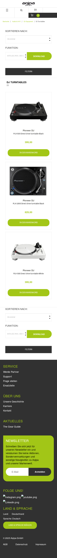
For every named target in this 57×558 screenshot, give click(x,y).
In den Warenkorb (28, 153)
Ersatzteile (9, 385)
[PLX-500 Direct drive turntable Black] (28, 111)
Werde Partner (11, 371)
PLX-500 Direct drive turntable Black (28, 134)
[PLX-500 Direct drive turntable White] (28, 251)
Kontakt (7, 410)
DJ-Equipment (28, 21)
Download (39, 56)
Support (7, 376)
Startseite (6, 21)
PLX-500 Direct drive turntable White (28, 274)
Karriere (7, 406)
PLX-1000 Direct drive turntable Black (28, 204)
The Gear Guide (12, 426)
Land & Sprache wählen (20, 525)
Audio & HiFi (16, 21)
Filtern (28, 72)
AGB (5, 544)
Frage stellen (10, 381)
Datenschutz (22, 544)
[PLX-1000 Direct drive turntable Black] (28, 181)
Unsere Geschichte (13, 401)
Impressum (41, 544)
